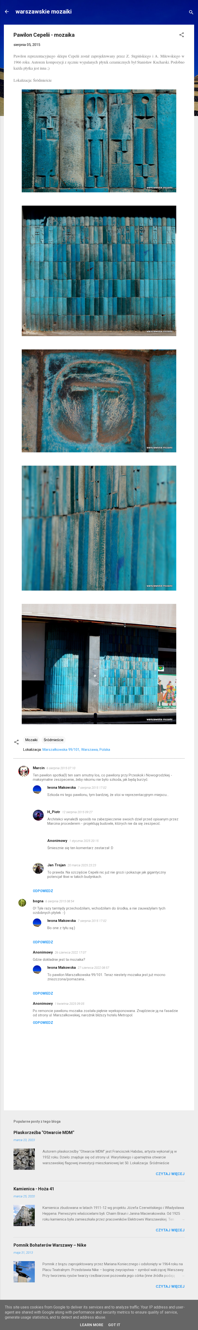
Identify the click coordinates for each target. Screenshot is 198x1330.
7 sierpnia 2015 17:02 (92, 787)
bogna (38, 901)
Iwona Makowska (61, 787)
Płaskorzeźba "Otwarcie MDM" (44, 1132)
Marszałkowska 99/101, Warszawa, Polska (76, 749)
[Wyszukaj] (191, 13)
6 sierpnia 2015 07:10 (61, 768)
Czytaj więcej (170, 1174)
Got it (114, 1325)
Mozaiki (31, 740)
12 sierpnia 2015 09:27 (77, 812)
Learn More (91, 1325)
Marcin (39, 768)
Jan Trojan (56, 865)
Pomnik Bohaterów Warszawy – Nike (50, 1245)
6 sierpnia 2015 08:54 (59, 901)
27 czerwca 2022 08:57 (93, 967)
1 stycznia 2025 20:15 (84, 841)
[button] (181, 35)
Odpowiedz (43, 891)
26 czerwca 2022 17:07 (70, 952)
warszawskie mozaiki (43, 11)
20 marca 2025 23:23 (82, 865)
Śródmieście (54, 740)
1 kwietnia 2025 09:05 (69, 1003)
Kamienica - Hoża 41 (34, 1188)
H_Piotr (53, 812)
